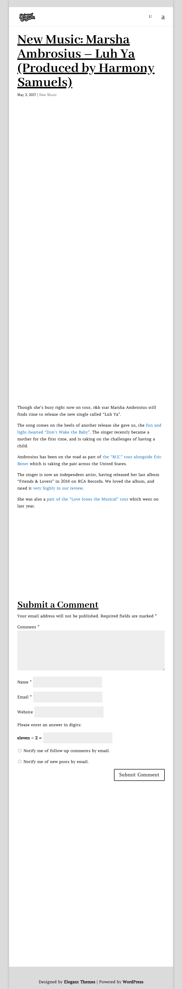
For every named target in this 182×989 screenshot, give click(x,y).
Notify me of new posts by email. (56, 761)
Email (24, 697)
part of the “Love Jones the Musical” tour (87, 499)
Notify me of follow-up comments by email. (66, 750)
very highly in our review (58, 488)
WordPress (133, 981)
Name (24, 682)
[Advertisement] (91, 145)
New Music (48, 95)
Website (25, 712)
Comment (28, 627)
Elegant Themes (79, 981)
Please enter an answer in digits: (49, 724)
